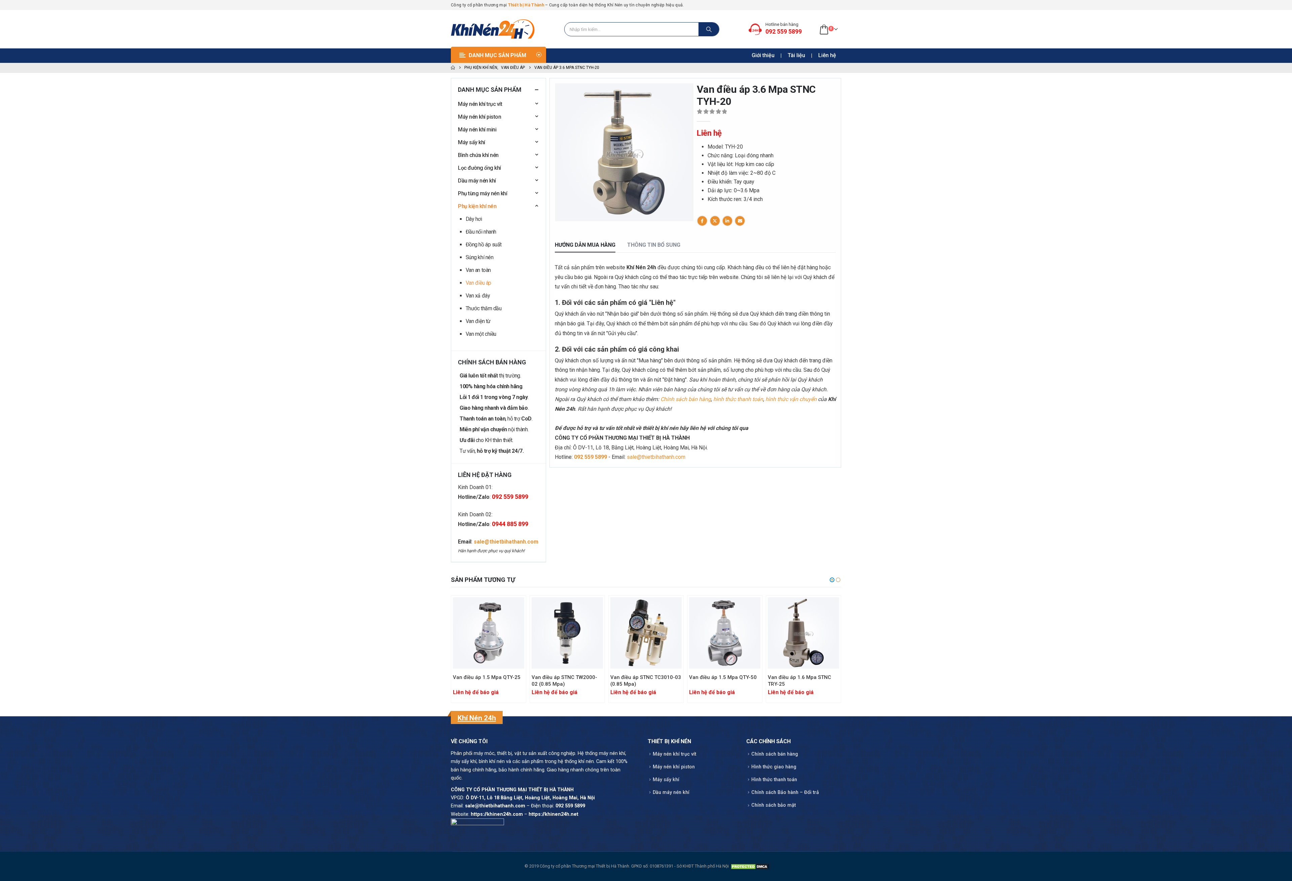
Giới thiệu (763, 55)
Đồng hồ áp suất (484, 244)
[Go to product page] (488, 633)
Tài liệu (796, 55)
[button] (558, 157)
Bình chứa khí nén (478, 155)
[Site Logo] (493, 29)
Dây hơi (474, 219)
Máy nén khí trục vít (480, 104)
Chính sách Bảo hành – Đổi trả (785, 792)
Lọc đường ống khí (479, 168)
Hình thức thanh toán (774, 780)
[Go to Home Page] (453, 68)
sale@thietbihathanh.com (656, 457)
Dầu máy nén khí (477, 180)
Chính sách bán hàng (685, 399)
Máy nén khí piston (479, 117)
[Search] (708, 29)
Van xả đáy (478, 295)
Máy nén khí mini (477, 129)
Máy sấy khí (471, 142)
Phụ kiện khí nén (477, 206)
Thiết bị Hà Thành (526, 4)
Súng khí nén (479, 257)
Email (739, 220)
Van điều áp (478, 283)
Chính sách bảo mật (773, 805)
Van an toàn (478, 270)
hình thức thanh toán (738, 399)
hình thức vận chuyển (791, 399)
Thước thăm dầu (483, 308)
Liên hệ (827, 55)
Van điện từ (478, 321)
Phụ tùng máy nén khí (482, 193)
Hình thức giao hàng (773, 767)
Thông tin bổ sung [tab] (653, 245)
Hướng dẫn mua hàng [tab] (585, 245)
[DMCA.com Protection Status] (750, 866)
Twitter (715, 220)
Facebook (702, 220)
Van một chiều (481, 334)
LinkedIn (727, 220)
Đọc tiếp (513, 608)
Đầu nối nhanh (481, 232)
